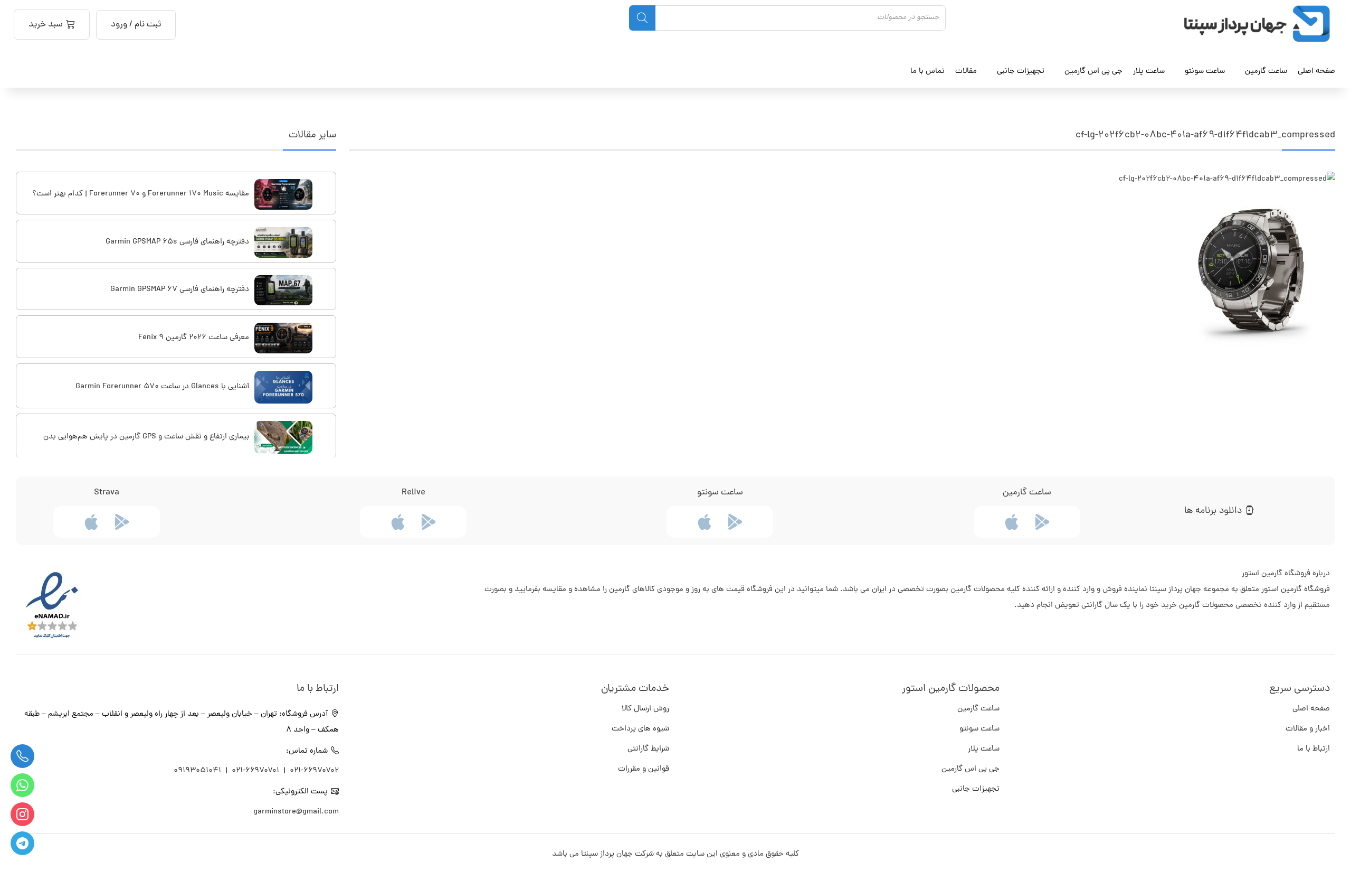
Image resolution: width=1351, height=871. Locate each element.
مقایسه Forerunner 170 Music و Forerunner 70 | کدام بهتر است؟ (140, 194)
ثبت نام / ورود (136, 25)
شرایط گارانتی (648, 749)
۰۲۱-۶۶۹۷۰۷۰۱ (255, 771)
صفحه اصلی (1316, 71)
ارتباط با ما (1313, 749)
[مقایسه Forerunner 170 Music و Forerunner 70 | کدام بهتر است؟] (283, 194)
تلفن (22, 756)
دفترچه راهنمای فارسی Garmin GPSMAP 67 (179, 290)
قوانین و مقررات (643, 769)
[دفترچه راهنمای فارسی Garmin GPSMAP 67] (283, 290)
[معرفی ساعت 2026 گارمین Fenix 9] (283, 338)
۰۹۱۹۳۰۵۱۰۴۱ (198, 771)
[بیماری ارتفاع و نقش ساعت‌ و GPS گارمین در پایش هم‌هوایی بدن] (283, 437)
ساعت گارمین (1266, 71)
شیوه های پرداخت (640, 729)
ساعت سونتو (979, 729)
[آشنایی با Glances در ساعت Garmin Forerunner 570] (283, 387)
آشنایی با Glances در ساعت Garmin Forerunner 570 (162, 387)
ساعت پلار (984, 749)
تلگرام (22, 843)
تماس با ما (927, 71)
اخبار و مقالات (1308, 729)
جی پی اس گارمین (970, 769)
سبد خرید (45, 25)
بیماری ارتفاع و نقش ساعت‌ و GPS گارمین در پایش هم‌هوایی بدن (146, 437)
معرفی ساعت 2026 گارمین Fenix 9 (193, 338)
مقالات (966, 71)
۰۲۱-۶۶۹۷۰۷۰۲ (314, 771)
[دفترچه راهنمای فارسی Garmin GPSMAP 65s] (283, 242)
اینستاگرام (22, 814)
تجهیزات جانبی (976, 789)
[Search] (642, 18)
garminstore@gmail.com (296, 812)
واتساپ (22, 785)
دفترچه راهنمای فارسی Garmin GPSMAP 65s (177, 242)
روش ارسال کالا (645, 709)
